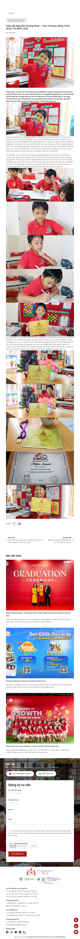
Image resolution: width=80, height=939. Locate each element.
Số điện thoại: (14, 800)
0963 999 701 (12, 903)
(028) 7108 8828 (23, 922)
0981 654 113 (12, 922)
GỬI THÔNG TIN (17, 854)
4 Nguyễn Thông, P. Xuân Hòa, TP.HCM (21, 913)
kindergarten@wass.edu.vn (17, 925)
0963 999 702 (22, 903)
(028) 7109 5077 (33, 903)
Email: (11, 810)
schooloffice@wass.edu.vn (17, 906)
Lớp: (10, 819)
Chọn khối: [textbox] (12, 822)
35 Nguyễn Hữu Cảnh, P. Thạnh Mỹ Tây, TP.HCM (24, 915)
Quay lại (11, 13)
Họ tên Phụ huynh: (15, 790)
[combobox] (40, 822)
